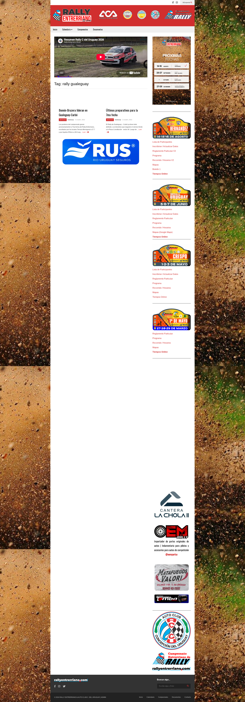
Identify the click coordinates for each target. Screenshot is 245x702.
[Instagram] (177, 2)
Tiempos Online (160, 174)
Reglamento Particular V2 (164, 151)
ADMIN (103, 697)
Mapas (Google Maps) (162, 232)
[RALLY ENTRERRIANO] (72, 17)
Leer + (84, 132)
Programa (156, 155)
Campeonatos (82, 29)
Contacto (188, 697)
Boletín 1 (156, 169)
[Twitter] (64, 686)
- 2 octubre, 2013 (126, 119)
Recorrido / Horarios (161, 228)
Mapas (155, 165)
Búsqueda (187, 2)
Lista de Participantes (162, 142)
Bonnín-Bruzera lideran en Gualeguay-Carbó (73, 112)
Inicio (55, 29)
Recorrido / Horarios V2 (163, 160)
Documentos (98, 29)
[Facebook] (173, 2)
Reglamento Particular (162, 218)
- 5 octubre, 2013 (79, 119)
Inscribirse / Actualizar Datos (165, 146)
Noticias (63, 119)
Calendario (66, 29)
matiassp (71, 119)
